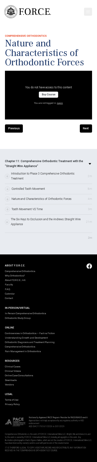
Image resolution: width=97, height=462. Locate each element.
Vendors (9, 384)
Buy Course (48, 94)
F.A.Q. (7, 289)
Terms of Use (11, 400)
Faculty (9, 284)
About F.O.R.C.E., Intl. (15, 280)
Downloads (11, 380)
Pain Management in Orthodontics (23, 351)
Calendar (10, 293)
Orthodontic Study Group (18, 318)
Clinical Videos (13, 371)
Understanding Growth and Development (26, 337)
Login (60, 103)
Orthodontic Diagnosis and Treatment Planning (30, 342)
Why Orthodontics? (15, 275)
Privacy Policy (12, 404)
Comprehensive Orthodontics (20, 271)
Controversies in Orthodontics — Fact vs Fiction (30, 333)
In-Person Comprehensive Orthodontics (25, 313)
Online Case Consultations (19, 375)
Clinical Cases (12, 366)
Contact (9, 298)
